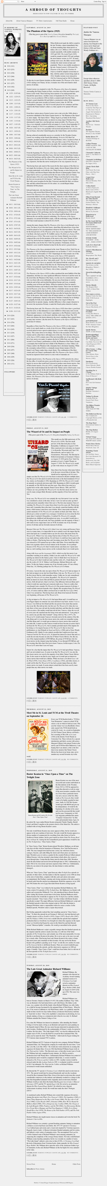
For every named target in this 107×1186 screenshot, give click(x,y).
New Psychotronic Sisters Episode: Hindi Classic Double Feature (93, 365)
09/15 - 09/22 (13, 145)
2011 (9, 339)
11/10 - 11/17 (13, 117)
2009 (9, 346)
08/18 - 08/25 (13, 159)
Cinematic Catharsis (93, 152)
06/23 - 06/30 (13, 228)
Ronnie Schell (90, 218)
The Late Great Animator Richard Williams (15, 197)
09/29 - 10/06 (13, 138)
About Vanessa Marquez (24, 21)
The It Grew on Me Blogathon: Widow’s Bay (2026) (92, 267)
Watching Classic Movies (92, 451)
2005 (9, 360)
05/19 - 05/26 (13, 246)
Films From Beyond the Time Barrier (93, 198)
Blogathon (52, 435)
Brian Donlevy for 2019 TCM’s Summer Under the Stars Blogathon (93, 324)
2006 (9, 357)
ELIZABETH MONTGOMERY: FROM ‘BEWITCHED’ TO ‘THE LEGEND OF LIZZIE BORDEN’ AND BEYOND (93, 229)
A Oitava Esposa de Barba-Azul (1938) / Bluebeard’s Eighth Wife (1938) (94, 191)
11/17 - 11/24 (13, 114)
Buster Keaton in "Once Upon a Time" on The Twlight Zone (50, 775)
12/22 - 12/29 (13, 96)
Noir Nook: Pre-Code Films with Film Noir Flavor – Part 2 (93, 172)
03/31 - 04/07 (13, 270)
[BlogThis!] (30, 420)
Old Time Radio (61, 21)
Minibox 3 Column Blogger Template (44, 1183)
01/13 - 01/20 (13, 308)
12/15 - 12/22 (13, 100)
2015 (9, 326)
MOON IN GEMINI (93, 263)
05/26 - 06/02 (13, 242)
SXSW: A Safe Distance (93, 331)
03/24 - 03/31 (13, 273)
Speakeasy (89, 361)
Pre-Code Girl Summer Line (93, 383)
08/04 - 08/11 (13, 208)
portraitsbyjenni (91, 320)
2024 (9, 73)
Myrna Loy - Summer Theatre (93, 125)
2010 (9, 343)
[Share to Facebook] (33, 420)
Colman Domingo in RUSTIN (92, 139)
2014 (9, 329)
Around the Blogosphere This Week (93, 254)
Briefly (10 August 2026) (92, 433)
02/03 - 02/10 (13, 297)
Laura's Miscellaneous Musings (94, 250)
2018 (9, 315)
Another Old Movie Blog (93, 122)
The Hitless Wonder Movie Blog (93, 406)
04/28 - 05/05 (13, 256)
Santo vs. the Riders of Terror (93, 155)
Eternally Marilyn (91, 247)
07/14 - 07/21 (13, 218)
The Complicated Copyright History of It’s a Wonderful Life (94, 418)
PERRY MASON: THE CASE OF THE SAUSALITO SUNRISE (93, 147)
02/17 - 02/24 (13, 290)
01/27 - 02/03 (13, 301)
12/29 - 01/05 (13, 93)
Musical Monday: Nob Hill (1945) (93, 182)
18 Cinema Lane (92, 103)
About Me (9, 21)
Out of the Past (91, 303)
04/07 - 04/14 (13, 266)
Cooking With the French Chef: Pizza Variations (92, 400)
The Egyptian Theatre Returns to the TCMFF (93, 132)
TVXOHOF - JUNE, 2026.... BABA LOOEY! (94, 241)
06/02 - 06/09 (13, 239)
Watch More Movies (93, 443)
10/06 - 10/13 (13, 134)
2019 (9, 90)
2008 (9, 350)
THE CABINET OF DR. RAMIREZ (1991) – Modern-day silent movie (94, 279)
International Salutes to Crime (93, 426)
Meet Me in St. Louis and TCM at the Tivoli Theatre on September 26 (53, 714)
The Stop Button (92, 430)
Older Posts (76, 1164)
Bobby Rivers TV (92, 136)
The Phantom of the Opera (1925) (43, 31)
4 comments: (73, 698)
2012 (9, 336)
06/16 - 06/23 (13, 232)
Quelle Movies (91, 329)
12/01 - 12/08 (13, 107)
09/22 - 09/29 (13, 141)
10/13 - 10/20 (13, 131)
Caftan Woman (91, 143)
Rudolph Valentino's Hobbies (92, 392)
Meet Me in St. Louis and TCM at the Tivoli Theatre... (16, 178)
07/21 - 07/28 (13, 214)
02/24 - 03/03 (13, 287)
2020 (9, 87)
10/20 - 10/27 (13, 127)
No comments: (73, 759)
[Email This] (28, 420)
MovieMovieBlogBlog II (93, 273)
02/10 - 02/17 (13, 294)
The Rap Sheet (91, 423)
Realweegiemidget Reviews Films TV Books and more (92, 336)
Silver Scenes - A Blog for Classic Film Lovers (93, 350)
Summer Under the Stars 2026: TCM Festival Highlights (94, 298)
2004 (9, 364)
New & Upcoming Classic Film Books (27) (94, 306)
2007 (9, 353)
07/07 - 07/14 (13, 221)
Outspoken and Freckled (91, 311)
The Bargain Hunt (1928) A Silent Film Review (92, 289)
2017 (9, 319)
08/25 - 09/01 (13, 155)
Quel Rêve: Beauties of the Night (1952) (93, 162)
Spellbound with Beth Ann (93, 380)
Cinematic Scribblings (93, 159)
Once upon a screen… (93, 294)
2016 (9, 322)
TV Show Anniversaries (44, 21)
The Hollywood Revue (94, 414)
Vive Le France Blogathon (56, 34)
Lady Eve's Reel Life (93, 245)
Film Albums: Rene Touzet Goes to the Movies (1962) (92, 356)
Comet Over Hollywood (90, 178)
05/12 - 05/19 (13, 249)
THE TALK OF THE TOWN (92, 410)
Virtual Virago (91, 437)
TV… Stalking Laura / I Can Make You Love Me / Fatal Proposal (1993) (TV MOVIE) (94, 343)
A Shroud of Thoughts (53, 9)
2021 (9, 83)
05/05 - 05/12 (13, 252)
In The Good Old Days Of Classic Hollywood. (94, 222)
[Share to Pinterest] (35, 420)
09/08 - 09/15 (13, 148)
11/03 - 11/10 (13, 121)
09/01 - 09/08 (13, 152)
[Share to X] (32, 420)
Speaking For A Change (91, 371)
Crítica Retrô (90, 186)
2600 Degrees (69, 1183)
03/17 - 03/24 (13, 277)
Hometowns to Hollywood (91, 215)
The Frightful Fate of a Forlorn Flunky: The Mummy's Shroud (93, 202)
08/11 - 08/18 (13, 204)
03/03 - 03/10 (13, 283)
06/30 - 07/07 (13, 225)
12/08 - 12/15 (13, 103)
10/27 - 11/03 (13, 124)
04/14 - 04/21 (13, 263)
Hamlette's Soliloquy (93, 207)
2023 (9, 76)
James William (60, 1183)
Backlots (89, 129)
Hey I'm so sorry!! (92, 260)
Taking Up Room (92, 396)
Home (72, 21)
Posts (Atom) (40, 1169)
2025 (9, 69)
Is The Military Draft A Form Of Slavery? (93, 375)
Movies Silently (91, 285)
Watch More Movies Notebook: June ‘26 (92, 446)
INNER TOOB (91, 238)
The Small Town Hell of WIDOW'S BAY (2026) (93, 440)
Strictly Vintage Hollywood (91, 388)
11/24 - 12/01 (13, 110)
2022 (9, 80)
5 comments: (72, 417)
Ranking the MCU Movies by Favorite (92, 210)
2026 (9, 66)
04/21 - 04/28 (13, 259)
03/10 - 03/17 (13, 280)
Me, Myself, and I (92, 258)
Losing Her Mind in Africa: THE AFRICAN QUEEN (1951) (93, 315)
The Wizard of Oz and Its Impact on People (15, 170)
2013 (9, 333)
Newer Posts (31, 1164)
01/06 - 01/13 (13, 311)
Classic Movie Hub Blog (92, 167)
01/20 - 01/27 (13, 304)
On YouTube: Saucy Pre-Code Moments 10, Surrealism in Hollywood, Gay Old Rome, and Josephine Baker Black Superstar (93, 459)
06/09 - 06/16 (13, 235)
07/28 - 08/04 (13, 211)
